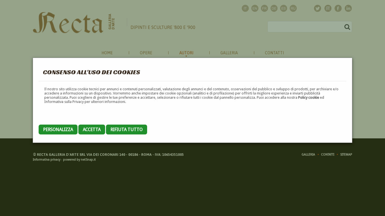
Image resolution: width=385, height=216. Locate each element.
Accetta (92, 129)
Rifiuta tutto (126, 129)
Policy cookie (308, 97)
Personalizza (58, 129)
